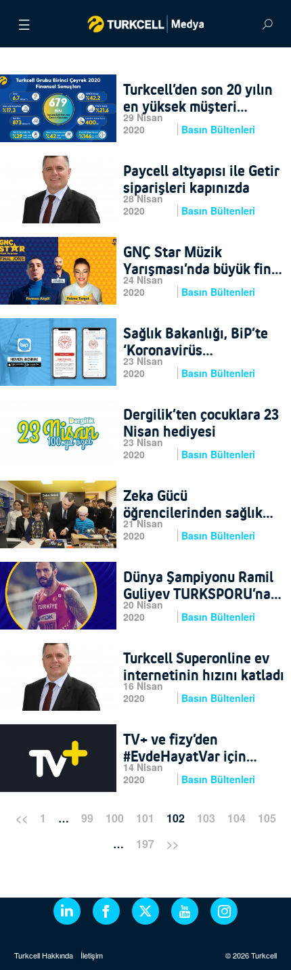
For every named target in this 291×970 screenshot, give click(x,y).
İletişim (92, 955)
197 (145, 844)
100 (115, 818)
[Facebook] (106, 911)
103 (206, 818)
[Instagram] (224, 911)
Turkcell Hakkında (43, 955)
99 (87, 818)
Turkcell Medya (145, 23)
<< (22, 818)
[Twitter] (145, 911)
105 (267, 818)
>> (172, 844)
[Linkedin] (67, 911)
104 (236, 818)
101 (145, 818)
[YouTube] (184, 911)
